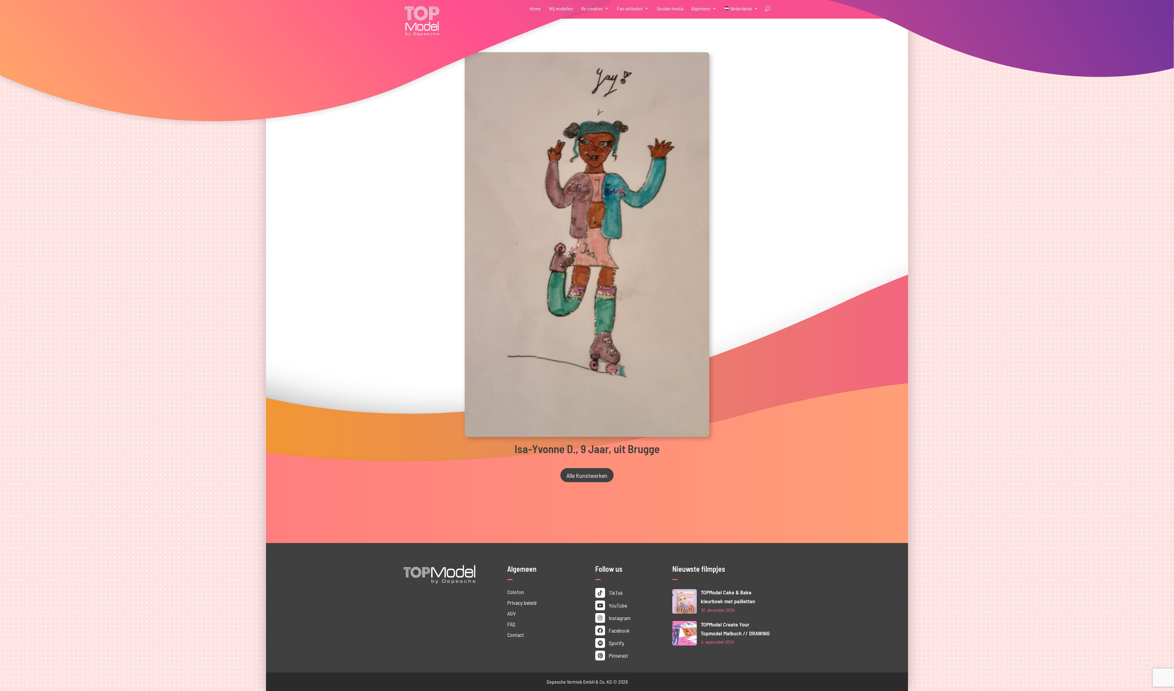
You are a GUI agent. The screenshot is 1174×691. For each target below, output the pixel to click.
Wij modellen (561, 8)
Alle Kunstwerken (587, 475)
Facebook (618, 630)
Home (535, 8)
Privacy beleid (522, 602)
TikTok (615, 592)
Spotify (615, 642)
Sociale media (670, 8)
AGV (511, 613)
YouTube (617, 605)
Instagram (618, 617)
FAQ (511, 623)
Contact (515, 634)
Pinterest (617, 655)
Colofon (515, 591)
